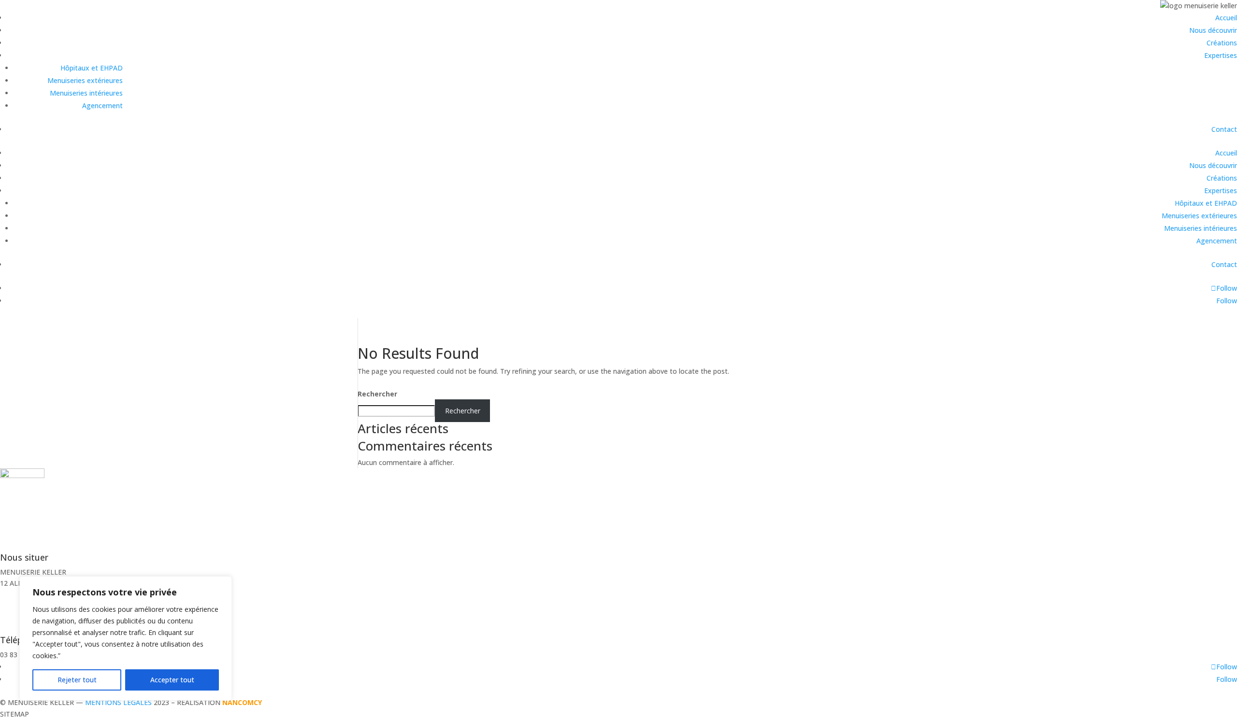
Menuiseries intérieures (86, 93)
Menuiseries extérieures (85, 80)
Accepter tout (172, 679)
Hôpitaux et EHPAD (91, 67)
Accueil (1226, 17)
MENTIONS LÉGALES (118, 702)
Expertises (1220, 55)
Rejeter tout (77, 679)
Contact (1224, 129)
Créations (1222, 42)
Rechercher (377, 393)
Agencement (102, 105)
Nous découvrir (1213, 30)
